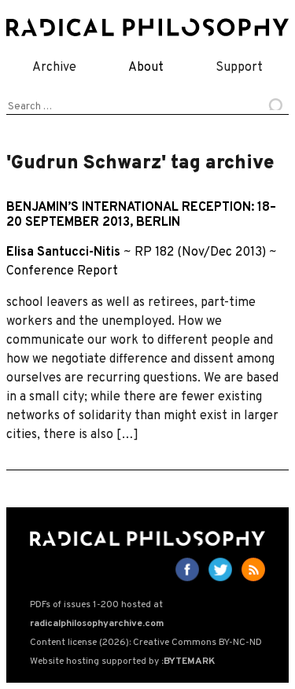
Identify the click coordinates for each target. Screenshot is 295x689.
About (146, 68)
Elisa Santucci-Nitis (63, 252)
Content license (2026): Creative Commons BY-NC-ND (146, 642)
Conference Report (62, 271)
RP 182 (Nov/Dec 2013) (200, 252)
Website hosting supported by (122, 661)
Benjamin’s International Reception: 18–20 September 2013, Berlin (141, 215)
